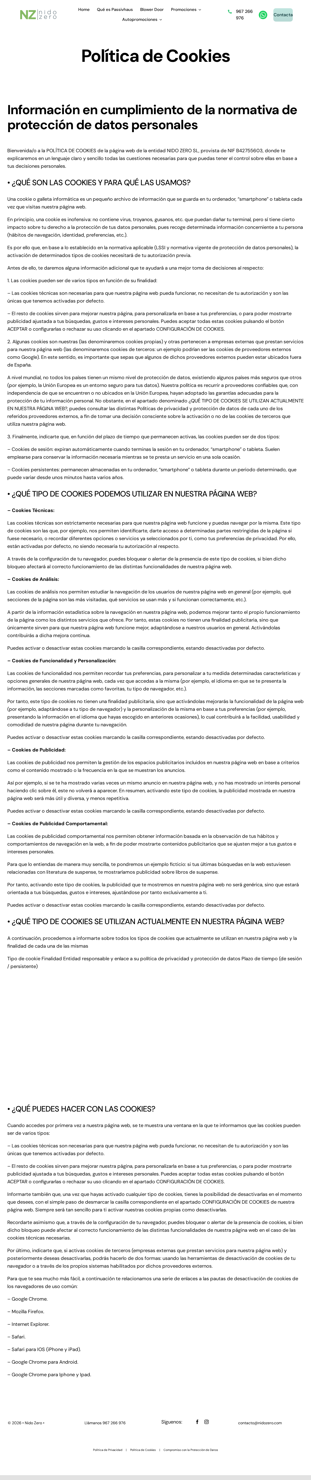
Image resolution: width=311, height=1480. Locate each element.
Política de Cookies (143, 1450)
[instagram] (206, 1422)
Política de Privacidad (107, 1450)
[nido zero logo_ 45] (38, 11)
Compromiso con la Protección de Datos (191, 1450)
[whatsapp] (263, 13)
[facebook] (197, 1422)
